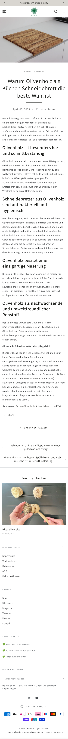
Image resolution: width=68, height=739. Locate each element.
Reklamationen (11, 576)
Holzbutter (39, 395)
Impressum (8, 556)
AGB (4, 571)
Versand (7, 613)
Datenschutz (9, 566)
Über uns (7, 603)
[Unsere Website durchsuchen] (56, 11)
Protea (29, 728)
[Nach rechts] (63, 3)
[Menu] (4, 11)
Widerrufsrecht (10, 561)
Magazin (39, 71)
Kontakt (6, 623)
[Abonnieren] (64, 678)
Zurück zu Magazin (36, 428)
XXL (59, 406)
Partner (6, 618)
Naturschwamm (32, 378)
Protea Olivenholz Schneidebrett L (34, 406)
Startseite (29, 71)
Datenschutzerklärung (33, 732)
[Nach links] (5, 3)
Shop (5, 598)
